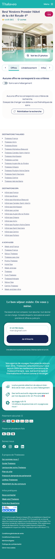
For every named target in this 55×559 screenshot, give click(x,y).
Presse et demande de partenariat (16, 475)
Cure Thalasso (10, 275)
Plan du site (7, 471)
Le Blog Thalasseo (10, 479)
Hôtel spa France (11, 192)
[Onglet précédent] (5, 68)
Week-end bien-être (13, 289)
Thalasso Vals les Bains (14, 181)
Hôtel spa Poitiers (12, 235)
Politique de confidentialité (11, 544)
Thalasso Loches (11, 160)
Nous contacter (9, 495)
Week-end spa (10, 268)
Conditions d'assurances (11, 537)
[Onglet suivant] (49, 68)
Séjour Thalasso (11, 253)
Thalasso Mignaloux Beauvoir (16, 149)
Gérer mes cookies (8, 548)
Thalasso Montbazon (13, 156)
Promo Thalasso (11, 260)
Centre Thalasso (11, 285)
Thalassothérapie (12, 278)
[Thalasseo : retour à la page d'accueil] (9, 4)
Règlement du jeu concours (14, 484)
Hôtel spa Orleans (12, 217)
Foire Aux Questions (10, 503)
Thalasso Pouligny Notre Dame (17, 170)
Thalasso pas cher (12, 257)
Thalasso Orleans (12, 167)
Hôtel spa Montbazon (13, 206)
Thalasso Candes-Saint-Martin (17, 152)
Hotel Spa (9, 264)
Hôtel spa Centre (12, 231)
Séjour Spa (9, 282)
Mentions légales (8, 541)
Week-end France (12, 246)
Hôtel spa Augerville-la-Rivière (17, 214)
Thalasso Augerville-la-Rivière (17, 163)
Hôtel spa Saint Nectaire (15, 228)
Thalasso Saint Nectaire (14, 174)
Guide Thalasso (8, 463)
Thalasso (8, 271)
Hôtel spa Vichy (11, 221)
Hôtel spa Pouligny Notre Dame (17, 224)
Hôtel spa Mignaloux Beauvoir (17, 199)
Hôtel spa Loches (12, 210)
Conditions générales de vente (13, 533)
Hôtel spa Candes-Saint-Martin (17, 203)
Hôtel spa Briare (11, 196)
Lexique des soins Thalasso (14, 467)
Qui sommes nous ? (10, 459)
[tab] (14, 68)
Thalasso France (11, 138)
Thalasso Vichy (11, 142)
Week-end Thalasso (10, 499)
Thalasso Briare (11, 145)
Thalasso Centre (11, 177)
